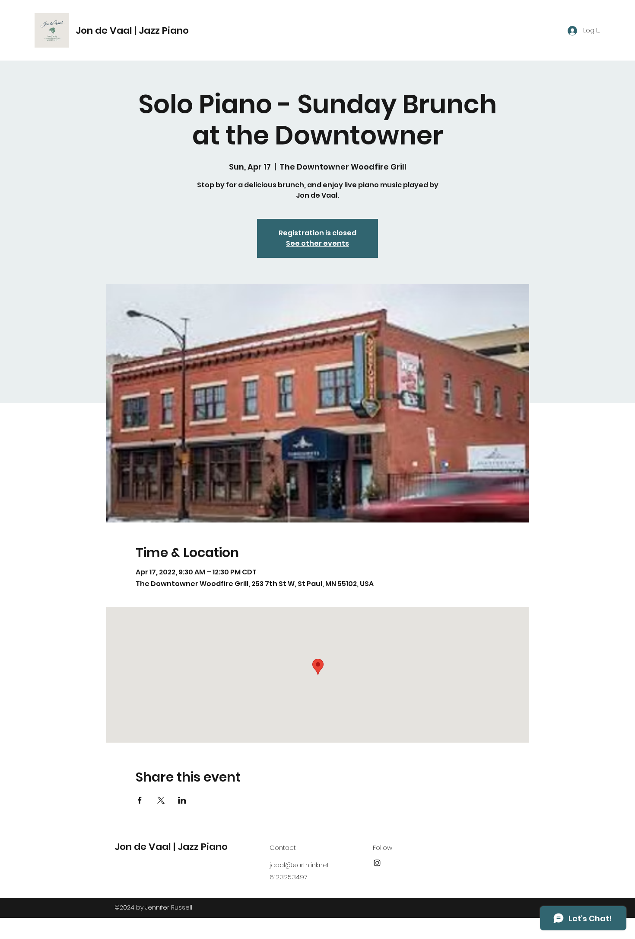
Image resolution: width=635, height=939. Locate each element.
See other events (317, 243)
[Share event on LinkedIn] (182, 800)
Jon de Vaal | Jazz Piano (132, 30)
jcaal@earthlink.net (299, 864)
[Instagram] (377, 863)
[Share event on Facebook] (140, 800)
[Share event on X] (161, 800)
